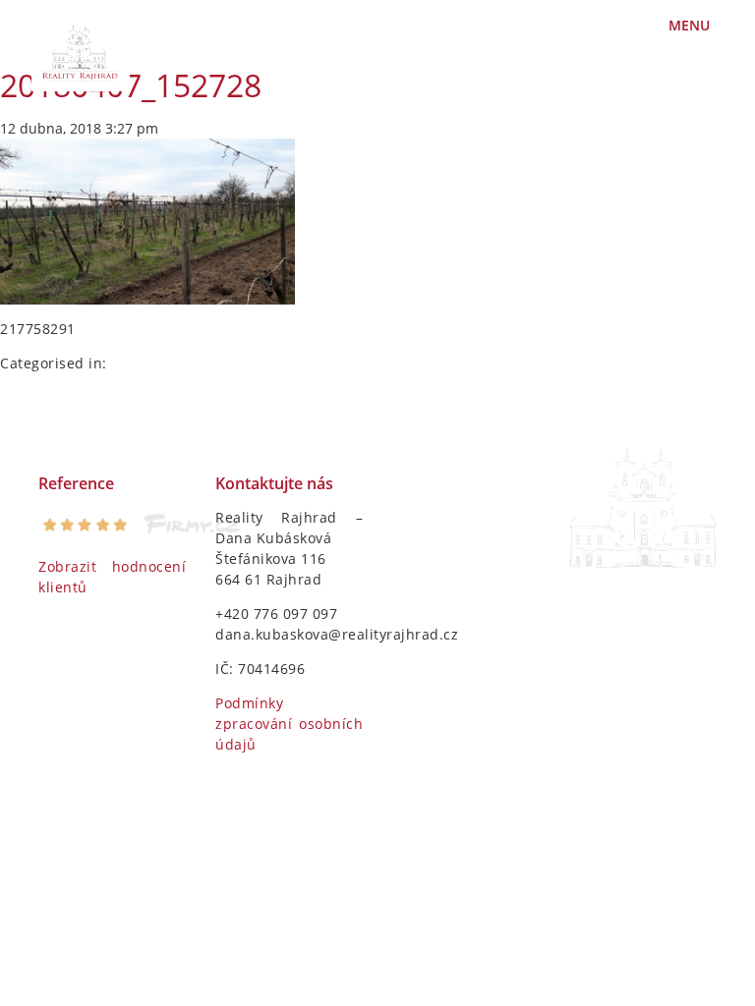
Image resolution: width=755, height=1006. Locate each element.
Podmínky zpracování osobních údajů (289, 724)
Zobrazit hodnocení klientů (112, 576)
